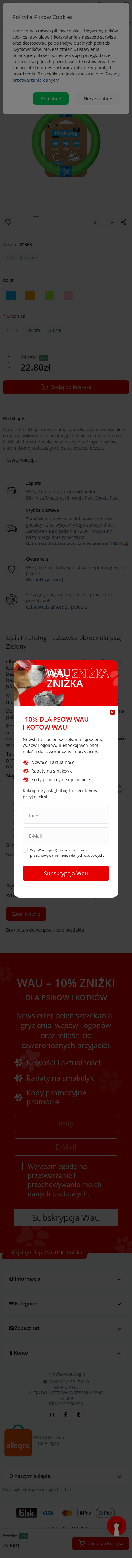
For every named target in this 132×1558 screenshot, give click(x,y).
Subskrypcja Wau (66, 873)
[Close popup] (112, 712)
